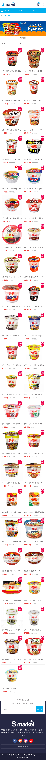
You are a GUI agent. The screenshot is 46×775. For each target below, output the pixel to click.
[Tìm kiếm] (32, 4)
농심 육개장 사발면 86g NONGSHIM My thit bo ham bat (20, 189)
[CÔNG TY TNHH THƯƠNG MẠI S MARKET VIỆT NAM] (15, 4)
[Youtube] (31, 741)
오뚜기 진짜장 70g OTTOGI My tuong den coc (17, 453)
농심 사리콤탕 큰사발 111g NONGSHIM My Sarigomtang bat (22, 659)
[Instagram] (26, 741)
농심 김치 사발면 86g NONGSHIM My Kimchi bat (18, 218)
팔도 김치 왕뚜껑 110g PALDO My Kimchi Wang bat (19, 571)
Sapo (27, 757)
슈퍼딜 (21, 10)
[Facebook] (15, 741)
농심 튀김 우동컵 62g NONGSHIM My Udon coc (18, 159)
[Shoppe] (20, 741)
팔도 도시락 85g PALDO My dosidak (14, 512)
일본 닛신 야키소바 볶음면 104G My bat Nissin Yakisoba (20, 600)
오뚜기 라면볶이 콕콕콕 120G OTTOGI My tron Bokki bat (21, 424)
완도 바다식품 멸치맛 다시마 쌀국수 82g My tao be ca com (21, 630)
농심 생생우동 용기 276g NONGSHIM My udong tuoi (19, 247)
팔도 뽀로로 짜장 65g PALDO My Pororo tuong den (19, 541)
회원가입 (39, 709)
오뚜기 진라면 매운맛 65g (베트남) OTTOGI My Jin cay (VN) (22, 365)
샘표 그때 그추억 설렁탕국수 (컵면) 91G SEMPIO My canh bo (22, 336)
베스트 (7, 10)
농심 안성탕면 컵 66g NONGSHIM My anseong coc (19, 100)
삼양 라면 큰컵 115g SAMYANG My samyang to (17, 306)
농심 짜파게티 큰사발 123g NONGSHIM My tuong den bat (21, 277)
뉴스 (34, 10)
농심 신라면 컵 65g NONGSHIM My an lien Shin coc (19, 71)
